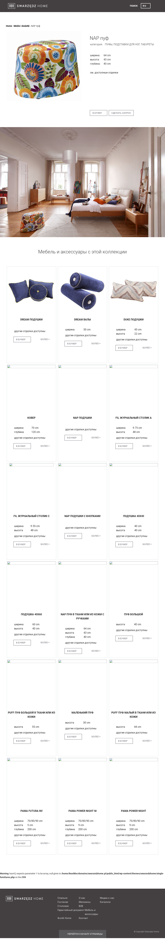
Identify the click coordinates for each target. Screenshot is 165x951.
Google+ (142, 898)
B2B (81, 906)
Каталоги (105, 902)
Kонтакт (83, 918)
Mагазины (85, 902)
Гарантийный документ (71, 910)
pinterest (136, 898)
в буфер (97, 113)
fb (130, 898)
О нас (82, 898)
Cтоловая (63, 906)
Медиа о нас (107, 898)
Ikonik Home (64, 918)
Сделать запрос (121, 113)
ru (144, 6)
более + (45, 339)
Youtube (148, 898)
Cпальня (62, 898)
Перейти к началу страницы (85, 934)
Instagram (155, 898)
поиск (134, 6)
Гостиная (63, 902)
